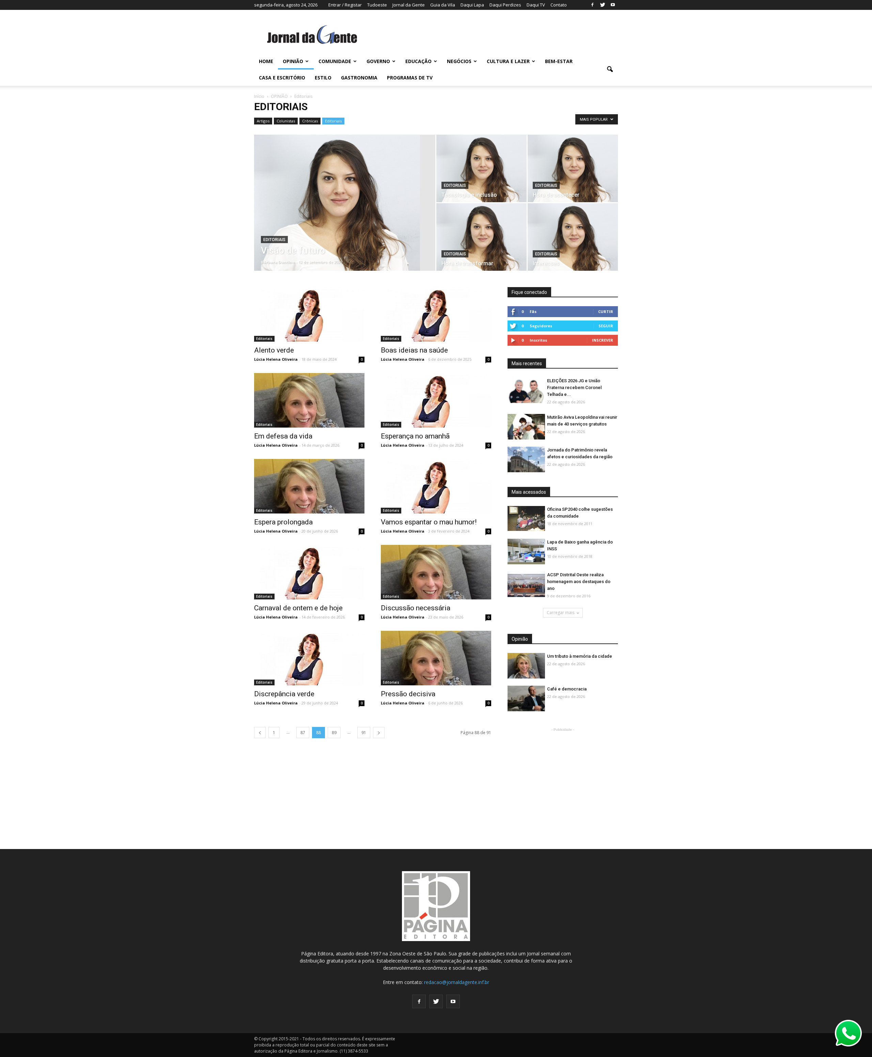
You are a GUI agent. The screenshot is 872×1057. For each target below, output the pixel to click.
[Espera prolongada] (309, 486)
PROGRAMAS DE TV (410, 77)
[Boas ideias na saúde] (436, 314)
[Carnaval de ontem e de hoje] (309, 572)
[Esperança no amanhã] (436, 400)
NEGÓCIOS (459, 61)
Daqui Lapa (472, 5)
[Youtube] (613, 5)
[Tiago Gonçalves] (344, 213)
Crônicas (310, 120)
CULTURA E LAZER (508, 61)
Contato (558, 5)
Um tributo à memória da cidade (579, 656)
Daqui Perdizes (505, 5)
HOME (266, 61)
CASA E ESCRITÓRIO (282, 77)
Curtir (605, 311)
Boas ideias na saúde (414, 350)
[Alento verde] (309, 314)
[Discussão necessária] (436, 572)
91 (363, 732)
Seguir (605, 325)
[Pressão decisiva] (436, 658)
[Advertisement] (563, 775)
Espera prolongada (283, 522)
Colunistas (286, 120)
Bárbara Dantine (278, 262)
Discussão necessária (415, 608)
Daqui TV (536, 5)
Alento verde (274, 350)
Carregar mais (560, 612)
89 (334, 732)
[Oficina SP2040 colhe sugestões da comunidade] (526, 518)
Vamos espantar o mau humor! (429, 522)
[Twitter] (602, 5)
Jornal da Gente (408, 5)
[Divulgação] (526, 552)
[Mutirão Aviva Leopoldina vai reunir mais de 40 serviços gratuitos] (526, 427)
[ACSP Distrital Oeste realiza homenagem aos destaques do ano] (526, 584)
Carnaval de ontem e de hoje (298, 608)
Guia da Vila (442, 5)
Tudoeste (377, 5)
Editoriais (333, 120)
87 (302, 732)
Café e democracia (567, 688)
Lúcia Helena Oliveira (276, 359)
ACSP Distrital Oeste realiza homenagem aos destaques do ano (578, 581)
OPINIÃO (293, 61)
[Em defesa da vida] (309, 400)
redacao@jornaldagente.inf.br (456, 982)
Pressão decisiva (408, 694)
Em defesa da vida (283, 436)
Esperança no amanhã (415, 436)
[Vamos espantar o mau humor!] (436, 486)
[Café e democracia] (526, 699)
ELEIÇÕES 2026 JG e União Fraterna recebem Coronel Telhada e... (574, 387)
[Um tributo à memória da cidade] (526, 666)
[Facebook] (592, 5)
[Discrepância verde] (309, 658)
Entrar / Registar (345, 5)
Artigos (263, 120)
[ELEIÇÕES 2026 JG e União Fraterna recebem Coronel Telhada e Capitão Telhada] (526, 390)
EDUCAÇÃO (418, 61)
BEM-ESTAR (559, 61)
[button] (610, 69)
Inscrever (602, 340)
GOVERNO (378, 61)
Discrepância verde (284, 694)
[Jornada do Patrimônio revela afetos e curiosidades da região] (526, 460)
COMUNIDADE (334, 61)
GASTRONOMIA (359, 77)
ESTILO (323, 77)
